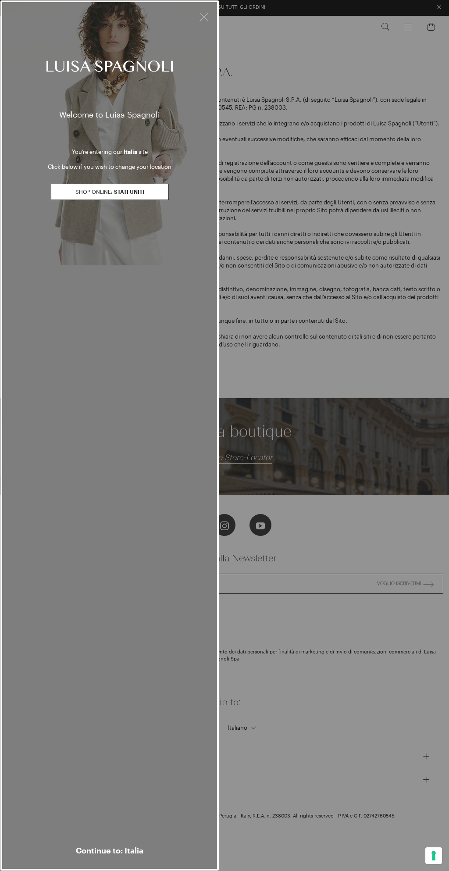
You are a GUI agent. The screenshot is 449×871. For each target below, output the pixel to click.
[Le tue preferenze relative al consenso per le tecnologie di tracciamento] (433, 855)
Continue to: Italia (109, 850)
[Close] (204, 16)
